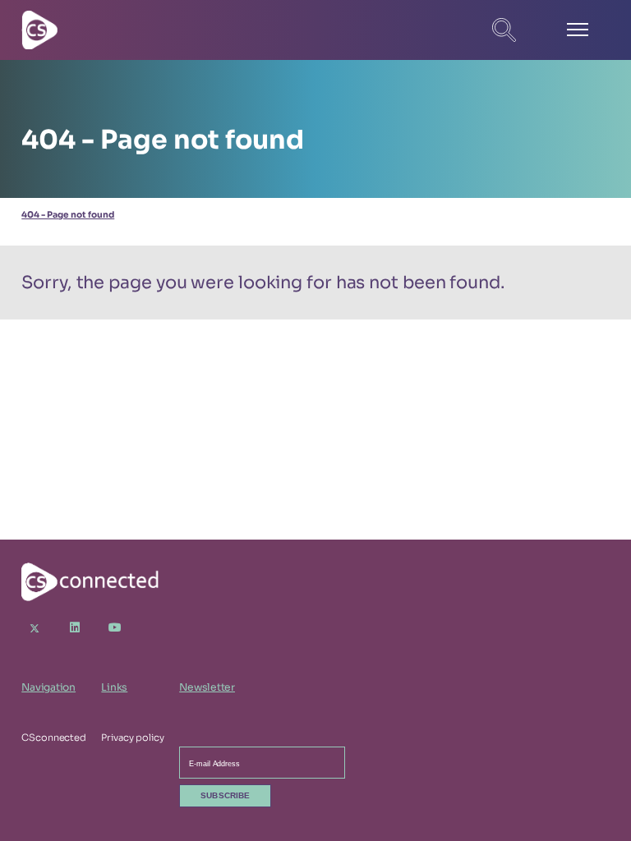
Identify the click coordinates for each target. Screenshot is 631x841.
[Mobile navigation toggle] (577, 30)
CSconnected (53, 737)
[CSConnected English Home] (78, 29)
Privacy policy (132, 737)
